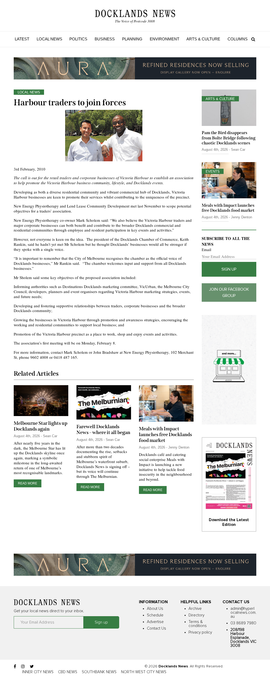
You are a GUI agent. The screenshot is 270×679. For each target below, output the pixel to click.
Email (206, 249)
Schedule (155, 615)
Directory (196, 615)
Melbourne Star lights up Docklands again (41, 426)
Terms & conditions (198, 624)
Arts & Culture (203, 39)
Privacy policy (200, 632)
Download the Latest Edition (229, 522)
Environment (164, 39)
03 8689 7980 (243, 623)
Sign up (229, 269)
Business (105, 39)
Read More (27, 483)
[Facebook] (15, 666)
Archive (195, 609)
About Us (155, 609)
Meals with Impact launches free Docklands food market (165, 434)
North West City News (143, 672)
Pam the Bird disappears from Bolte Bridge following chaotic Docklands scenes (228, 137)
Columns (238, 39)
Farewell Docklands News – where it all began (103, 429)
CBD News (67, 672)
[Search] (252, 39)
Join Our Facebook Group (229, 292)
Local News (49, 39)
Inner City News (38, 672)
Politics (78, 39)
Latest (22, 39)
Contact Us (156, 628)
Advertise (155, 622)
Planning (132, 39)
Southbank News (99, 672)
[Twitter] (32, 666)
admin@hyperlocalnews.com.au (243, 613)
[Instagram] (23, 666)
